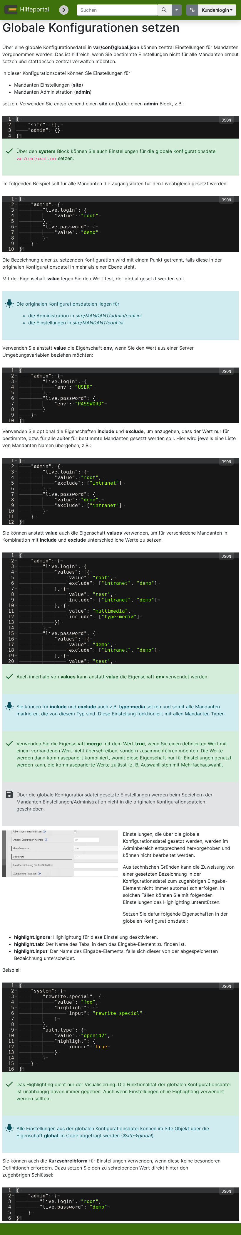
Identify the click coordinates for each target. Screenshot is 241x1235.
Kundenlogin (215, 10)
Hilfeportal (34, 9)
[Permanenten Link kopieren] (192, 10)
